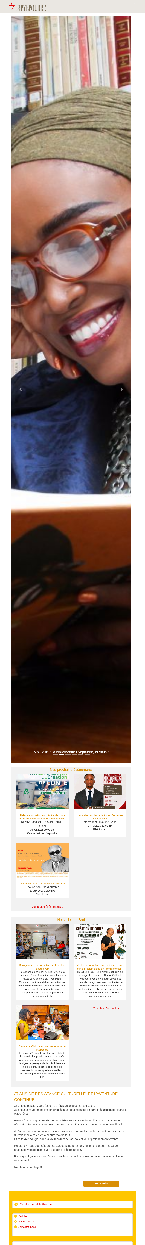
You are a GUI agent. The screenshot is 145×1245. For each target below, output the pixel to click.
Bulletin (22, 1216)
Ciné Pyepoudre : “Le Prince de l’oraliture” (42, 883)
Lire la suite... (101, 1183)
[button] (20, 389)
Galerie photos (26, 1221)
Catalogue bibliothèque (35, 1204)
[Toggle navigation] (130, 6)
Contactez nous (27, 1226)
